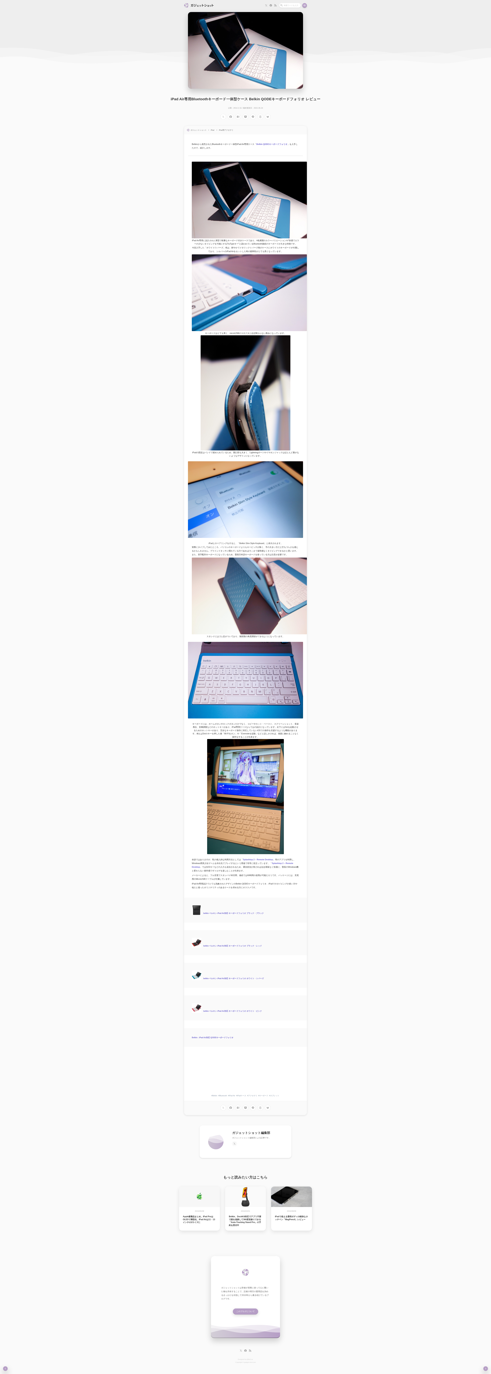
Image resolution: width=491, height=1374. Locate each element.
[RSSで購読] (275, 5)
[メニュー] (304, 5)
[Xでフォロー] (266, 5)
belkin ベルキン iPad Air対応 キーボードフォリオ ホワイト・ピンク (231, 1011)
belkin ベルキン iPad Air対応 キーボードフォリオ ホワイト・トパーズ (232, 978)
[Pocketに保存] (245, 116)
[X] (234, 1143)
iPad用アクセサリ (226, 130)
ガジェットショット (199, 130)
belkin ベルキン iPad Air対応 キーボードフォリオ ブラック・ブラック (232, 913)
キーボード (263, 1096)
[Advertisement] (245, 1072)
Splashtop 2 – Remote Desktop (258, 859)
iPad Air (232, 1096)
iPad (212, 130)
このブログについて (245, 1311)
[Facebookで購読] (271, 5)
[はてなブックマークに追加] (238, 116)
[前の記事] (485, 1368)
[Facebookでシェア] (230, 116)
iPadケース (241, 1096)
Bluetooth (223, 1096)
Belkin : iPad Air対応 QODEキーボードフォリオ (212, 1037)
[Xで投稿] (223, 116)
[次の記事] (5, 1368)
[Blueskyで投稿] (267, 116)
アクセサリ (252, 1096)
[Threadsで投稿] (260, 116)
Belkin (214, 1096)
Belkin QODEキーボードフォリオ (271, 144)
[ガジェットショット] (199, 5)
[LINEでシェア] (253, 116)
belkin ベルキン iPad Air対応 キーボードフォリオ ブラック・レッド (231, 946)
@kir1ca (250, 1359)
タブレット (274, 1096)
